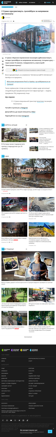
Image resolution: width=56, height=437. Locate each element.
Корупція (31, 368)
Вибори (3, 376)
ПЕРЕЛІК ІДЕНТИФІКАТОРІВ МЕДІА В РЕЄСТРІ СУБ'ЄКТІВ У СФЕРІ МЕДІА (13, 411)
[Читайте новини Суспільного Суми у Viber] (15, 420)
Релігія (31, 388)
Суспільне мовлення (7, 406)
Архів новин (32, 403)
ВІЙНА (3, 361)
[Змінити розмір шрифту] (54, 21)
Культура (31, 371)
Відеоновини (5, 396)
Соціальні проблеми (35, 391)
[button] (2, 58)
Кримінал (4, 371)
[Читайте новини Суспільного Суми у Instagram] (7, 420)
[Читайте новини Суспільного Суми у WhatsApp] (23, 420)
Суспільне (7, 17)
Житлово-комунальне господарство (12, 381)
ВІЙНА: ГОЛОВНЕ (23, 2)
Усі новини (32, 2)
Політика (4, 388)
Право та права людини (8, 383)
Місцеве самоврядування (36, 383)
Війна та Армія (33, 393)
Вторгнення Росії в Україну (37, 358)
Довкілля (4, 378)
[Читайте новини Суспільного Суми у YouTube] (11, 420)
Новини (3, 358)
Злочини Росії (5, 391)
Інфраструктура (33, 381)
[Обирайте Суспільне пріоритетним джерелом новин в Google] (2, 73)
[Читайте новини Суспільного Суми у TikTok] (27, 420)
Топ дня (31, 396)
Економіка (4, 373)
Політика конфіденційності (10, 408)
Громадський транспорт (7, 7)
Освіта (31, 373)
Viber (33, 112)
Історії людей (33, 386)
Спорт (3, 393)
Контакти (4, 403)
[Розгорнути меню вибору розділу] (16, 2)
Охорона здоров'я (34, 378)
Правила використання (36, 406)
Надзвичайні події (34, 376)
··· (39, 2)
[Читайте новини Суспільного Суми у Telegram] (19, 420)
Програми (32, 408)
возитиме (40, 101)
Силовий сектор (6, 386)
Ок (50, 431)
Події (16, 7)
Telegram (24, 108)
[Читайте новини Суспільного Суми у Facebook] (2, 420)
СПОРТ (30, 361)
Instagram (25, 116)
